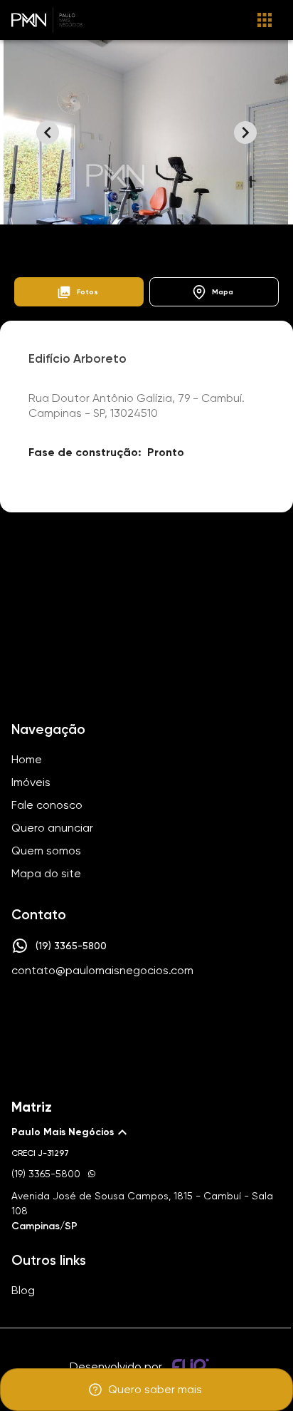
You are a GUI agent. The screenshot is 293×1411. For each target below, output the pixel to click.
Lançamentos (89, 241)
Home (26, 241)
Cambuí (156, 241)
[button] (79, 291)
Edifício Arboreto (227, 241)
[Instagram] (122, 1013)
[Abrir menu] (264, 20)
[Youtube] (163, 1013)
